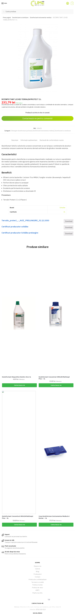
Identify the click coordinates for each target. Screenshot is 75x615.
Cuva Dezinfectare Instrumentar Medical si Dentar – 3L (54, 517)
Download (68, 221)
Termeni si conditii (37, 582)
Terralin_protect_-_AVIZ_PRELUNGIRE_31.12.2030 (25, 220)
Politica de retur (37, 587)
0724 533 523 (41, 609)
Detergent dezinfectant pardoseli (21, 131)
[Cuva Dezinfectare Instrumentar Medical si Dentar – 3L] (55, 452)
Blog (37, 571)
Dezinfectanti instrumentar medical (40, 17)
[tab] (14, 138)
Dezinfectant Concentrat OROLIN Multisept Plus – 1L (54, 378)
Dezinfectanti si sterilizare (20, 17)
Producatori (38, 574)
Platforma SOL (37, 593)
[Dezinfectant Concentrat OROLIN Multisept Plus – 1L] (55, 313)
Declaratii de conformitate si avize (52, 140)
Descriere (14, 140)
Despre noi (37, 566)
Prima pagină (7, 17)
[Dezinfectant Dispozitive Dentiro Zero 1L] (19, 313)
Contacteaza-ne (19, 385)
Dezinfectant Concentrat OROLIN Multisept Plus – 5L (17, 517)
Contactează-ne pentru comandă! (37, 118)
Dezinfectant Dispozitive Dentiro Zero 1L (16, 377)
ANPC (37, 590)
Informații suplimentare (29, 140)
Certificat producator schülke (15, 226)
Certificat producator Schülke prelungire (20, 232)
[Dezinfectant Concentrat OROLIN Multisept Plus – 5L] (19, 452)
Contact (37, 577)
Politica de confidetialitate (37, 579)
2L (64, 212)
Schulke (62, 208)
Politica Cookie (37, 585)
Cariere (37, 569)
